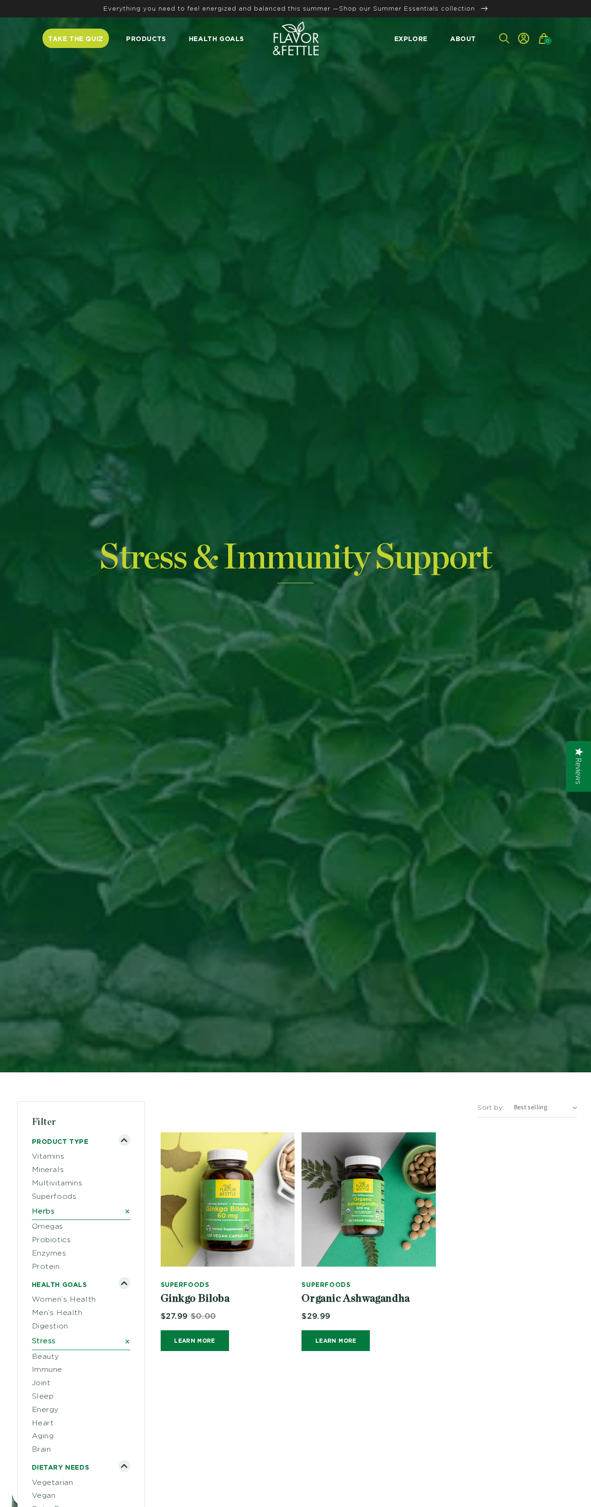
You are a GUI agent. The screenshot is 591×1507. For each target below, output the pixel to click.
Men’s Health (57, 1312)
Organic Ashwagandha (356, 1298)
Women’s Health (64, 1299)
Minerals (48, 1169)
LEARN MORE (194, 1341)
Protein (46, 1266)
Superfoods (54, 1196)
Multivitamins (57, 1183)
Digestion (50, 1326)
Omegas (48, 1226)
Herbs (81, 1211)
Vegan (44, 1495)
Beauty (46, 1356)
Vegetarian (52, 1482)
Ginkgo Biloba (195, 1298)
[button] (503, 38)
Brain (41, 1449)
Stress (81, 1341)
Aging (43, 1436)
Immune (47, 1369)
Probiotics (51, 1240)
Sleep (43, 1396)
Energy (45, 1409)
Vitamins (48, 1156)
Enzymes (49, 1253)
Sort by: (490, 1107)
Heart (43, 1423)
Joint (41, 1383)
